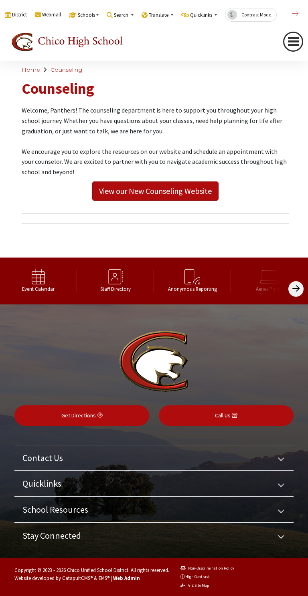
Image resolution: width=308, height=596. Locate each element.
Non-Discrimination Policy (210, 568)
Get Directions (79, 415)
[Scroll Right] (296, 289)
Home (31, 69)
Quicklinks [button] (201, 15)
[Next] (289, 14)
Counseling (66, 69)
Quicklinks (41, 483)
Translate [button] (159, 15)
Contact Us (42, 457)
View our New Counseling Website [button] (155, 191)
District (19, 14)
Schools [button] (86, 15)
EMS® (104, 578)
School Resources (55, 509)
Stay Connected (51, 535)
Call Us (223, 415)
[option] (38, 281)
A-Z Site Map (198, 585)
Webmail (51, 14)
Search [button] (122, 15)
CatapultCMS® (77, 578)
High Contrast (197, 576)
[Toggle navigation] (293, 41)
